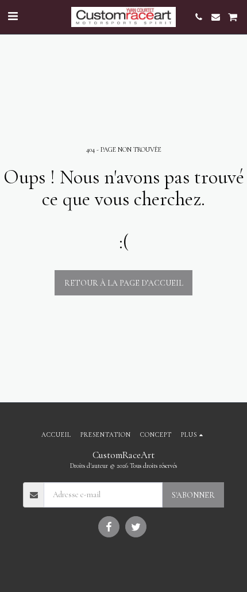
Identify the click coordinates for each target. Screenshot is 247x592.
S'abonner (193, 495)
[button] (12, 17)
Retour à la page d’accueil (123, 283)
